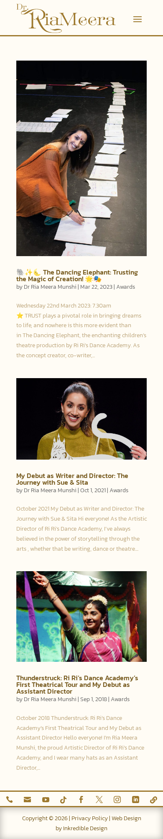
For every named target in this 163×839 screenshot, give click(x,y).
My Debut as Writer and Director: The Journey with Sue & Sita (72, 478)
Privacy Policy (89, 818)
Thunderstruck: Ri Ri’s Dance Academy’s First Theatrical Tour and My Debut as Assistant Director (77, 684)
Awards (125, 286)
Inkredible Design (85, 828)
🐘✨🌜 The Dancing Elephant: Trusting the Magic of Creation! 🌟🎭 (77, 275)
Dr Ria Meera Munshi (50, 286)
